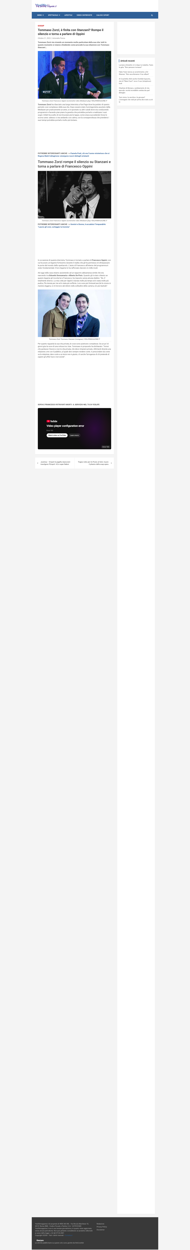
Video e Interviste (84, 15)
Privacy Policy (102, 1227)
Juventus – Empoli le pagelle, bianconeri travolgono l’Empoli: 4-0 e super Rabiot (55, 463)
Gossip (41, 26)
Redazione (100, 1224)
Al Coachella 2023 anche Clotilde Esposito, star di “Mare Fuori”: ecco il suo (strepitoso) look (135, 81)
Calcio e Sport (102, 15)
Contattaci (69, 1235)
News (39, 15)
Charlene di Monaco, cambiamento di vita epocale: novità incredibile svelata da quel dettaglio (134, 90)
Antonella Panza (58, 38)
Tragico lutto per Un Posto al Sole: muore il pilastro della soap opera (93, 463)
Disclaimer (101, 1230)
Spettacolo (53, 15)
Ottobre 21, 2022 (44, 38)
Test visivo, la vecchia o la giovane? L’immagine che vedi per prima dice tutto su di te (136, 99)
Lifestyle (68, 15)
